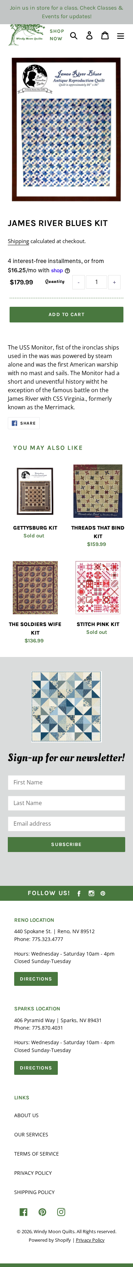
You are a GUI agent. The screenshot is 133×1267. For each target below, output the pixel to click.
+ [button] (114, 282)
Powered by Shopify (50, 1240)
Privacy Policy (33, 1172)
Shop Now (57, 35)
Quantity (54, 281)
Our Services (31, 1134)
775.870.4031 (47, 1027)
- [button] (78, 282)
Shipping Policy (34, 1192)
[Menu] (120, 35)
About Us (26, 1115)
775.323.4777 (47, 939)
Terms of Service (36, 1153)
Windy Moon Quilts (54, 1231)
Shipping (18, 241)
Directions (36, 979)
